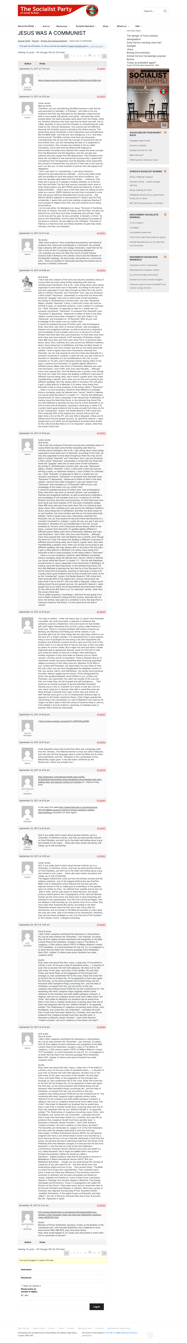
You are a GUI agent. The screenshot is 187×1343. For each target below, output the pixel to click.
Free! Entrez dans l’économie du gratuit (148, 237)
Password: (26, 1277)
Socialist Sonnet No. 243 (141, 150)
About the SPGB (26, 26)
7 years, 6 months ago (76, 46)
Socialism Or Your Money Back (145, 134)
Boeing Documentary (138, 52)
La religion (134, 227)
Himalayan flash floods (140, 140)
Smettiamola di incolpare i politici (144, 270)
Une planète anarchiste (140, 232)
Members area (84, 1328)
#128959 (101, 770)
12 (85, 55)
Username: (26, 1269)
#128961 (101, 828)
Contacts (99, 1328)
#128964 (101, 1027)
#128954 (101, 270)
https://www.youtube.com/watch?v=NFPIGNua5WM (64, 721)
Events (51, 1328)
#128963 (101, 924)
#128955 (101, 433)
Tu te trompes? (136, 223)
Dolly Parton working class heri (144, 42)
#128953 (101, 233)
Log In (97, 1306)
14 (94, 55)
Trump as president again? (141, 62)
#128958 (101, 742)
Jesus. (130, 49)
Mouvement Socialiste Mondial (144, 216)
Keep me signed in (32, 1285)
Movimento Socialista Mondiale (144, 258)
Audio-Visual (39, 1328)
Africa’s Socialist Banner (146, 171)
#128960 (101, 800)
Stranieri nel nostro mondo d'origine (146, 279)
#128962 (101, 856)
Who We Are (23, 1328)
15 (99, 55)
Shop (105, 26)
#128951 (101, 68)
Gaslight (131, 45)
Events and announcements (54, 41)
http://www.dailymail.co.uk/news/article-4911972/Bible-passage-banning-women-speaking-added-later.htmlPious (68, 810)
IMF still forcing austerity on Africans (146, 203)
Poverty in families (138, 145)
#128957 (101, 714)
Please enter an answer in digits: (29, 1290)
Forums (35, 41)
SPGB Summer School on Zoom (144, 160)
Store (61, 1328)
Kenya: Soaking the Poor (141, 190)
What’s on (122, 26)
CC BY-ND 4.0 (110, 1333)
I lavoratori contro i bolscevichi (143, 265)
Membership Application (118, 1328)
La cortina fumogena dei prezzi (144, 275)
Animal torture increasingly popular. (146, 55)
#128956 (101, 612)
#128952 (101, 96)
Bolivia (130, 59)
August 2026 (24, 41)
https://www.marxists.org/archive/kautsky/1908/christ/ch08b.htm (69, 80)
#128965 (101, 1205)
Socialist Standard (85, 26)
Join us (46, 26)
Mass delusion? (137, 155)
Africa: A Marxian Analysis (141, 177)
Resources (61, 26)
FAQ (137, 26)
